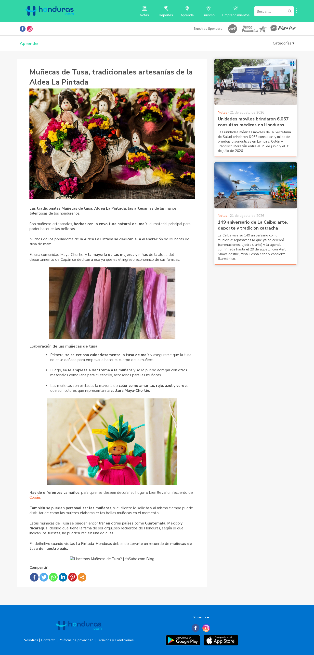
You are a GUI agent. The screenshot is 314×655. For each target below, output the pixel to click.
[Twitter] (43, 577)
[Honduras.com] (49, 20)
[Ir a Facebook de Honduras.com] (23, 29)
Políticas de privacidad (76, 640)
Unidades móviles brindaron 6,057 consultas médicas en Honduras (253, 122)
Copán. (35, 497)
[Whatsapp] (53, 577)
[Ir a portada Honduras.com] (78, 634)
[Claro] (232, 28)
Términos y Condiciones (115, 640)
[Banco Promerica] (253, 28)
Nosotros (31, 640)
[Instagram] (206, 628)
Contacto (48, 640)
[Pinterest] (72, 577)
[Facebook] (34, 577)
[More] (82, 577)
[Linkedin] (63, 577)
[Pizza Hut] (283, 28)
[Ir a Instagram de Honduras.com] (30, 29)
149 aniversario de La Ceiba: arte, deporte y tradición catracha (253, 225)
